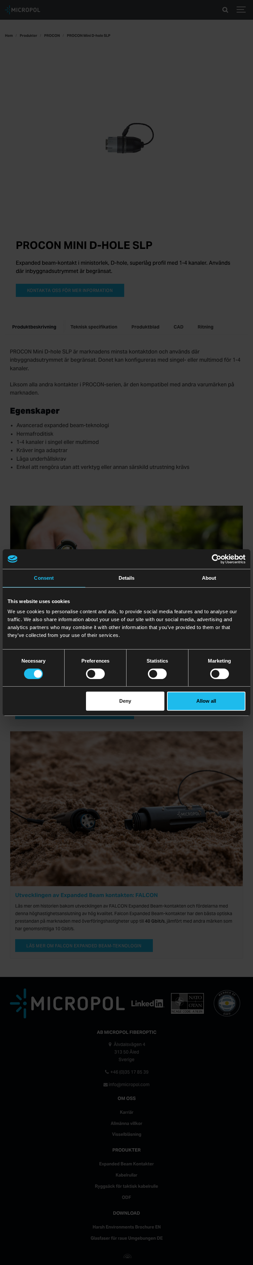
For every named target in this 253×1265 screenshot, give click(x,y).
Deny (125, 701)
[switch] (95, 674)
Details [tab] (127, 578)
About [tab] (209, 578)
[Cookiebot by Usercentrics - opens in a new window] (216, 559)
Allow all (206, 701)
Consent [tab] (44, 578)
